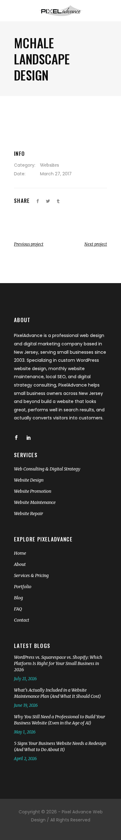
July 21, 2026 (25, 678)
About (20, 564)
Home (20, 553)
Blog (18, 598)
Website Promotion (32, 491)
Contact (21, 620)
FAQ (18, 609)
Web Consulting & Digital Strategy (47, 469)
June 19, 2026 (26, 705)
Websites (49, 165)
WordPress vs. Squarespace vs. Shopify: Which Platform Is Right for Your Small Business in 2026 (58, 663)
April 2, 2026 (25, 758)
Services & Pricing (31, 575)
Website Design (28, 480)
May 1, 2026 (25, 732)
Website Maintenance (35, 502)
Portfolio (22, 586)
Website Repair (28, 513)
